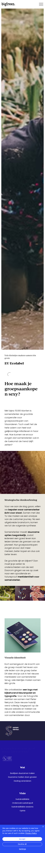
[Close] (42, 828)
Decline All (22, 844)
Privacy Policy (31, 833)
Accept (22, 839)
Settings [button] (22, 849)
